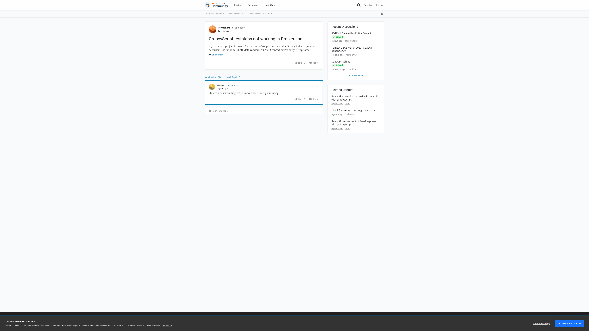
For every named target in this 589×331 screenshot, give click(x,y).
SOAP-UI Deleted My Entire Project (351, 33)
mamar (220, 85)
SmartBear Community (214, 13)
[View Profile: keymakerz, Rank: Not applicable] (212, 29)
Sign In (379, 5)
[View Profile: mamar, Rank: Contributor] (212, 87)
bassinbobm (351, 40)
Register (368, 5)
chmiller (352, 69)
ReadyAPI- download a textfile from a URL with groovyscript (355, 98)
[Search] (359, 5)
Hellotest (349, 114)
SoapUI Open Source (236, 13)
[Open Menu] (382, 14)
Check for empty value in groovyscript (353, 110)
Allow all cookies (569, 323)
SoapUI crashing (340, 61)
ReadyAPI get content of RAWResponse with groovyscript (353, 123)
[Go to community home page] (216, 5)
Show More (217, 54)
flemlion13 (351, 54)
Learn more (167, 325)
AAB (347, 103)
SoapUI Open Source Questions (262, 13)
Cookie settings (541, 323)
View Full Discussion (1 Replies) (224, 77)
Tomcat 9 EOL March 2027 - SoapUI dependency (351, 49)
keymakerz (224, 27)
